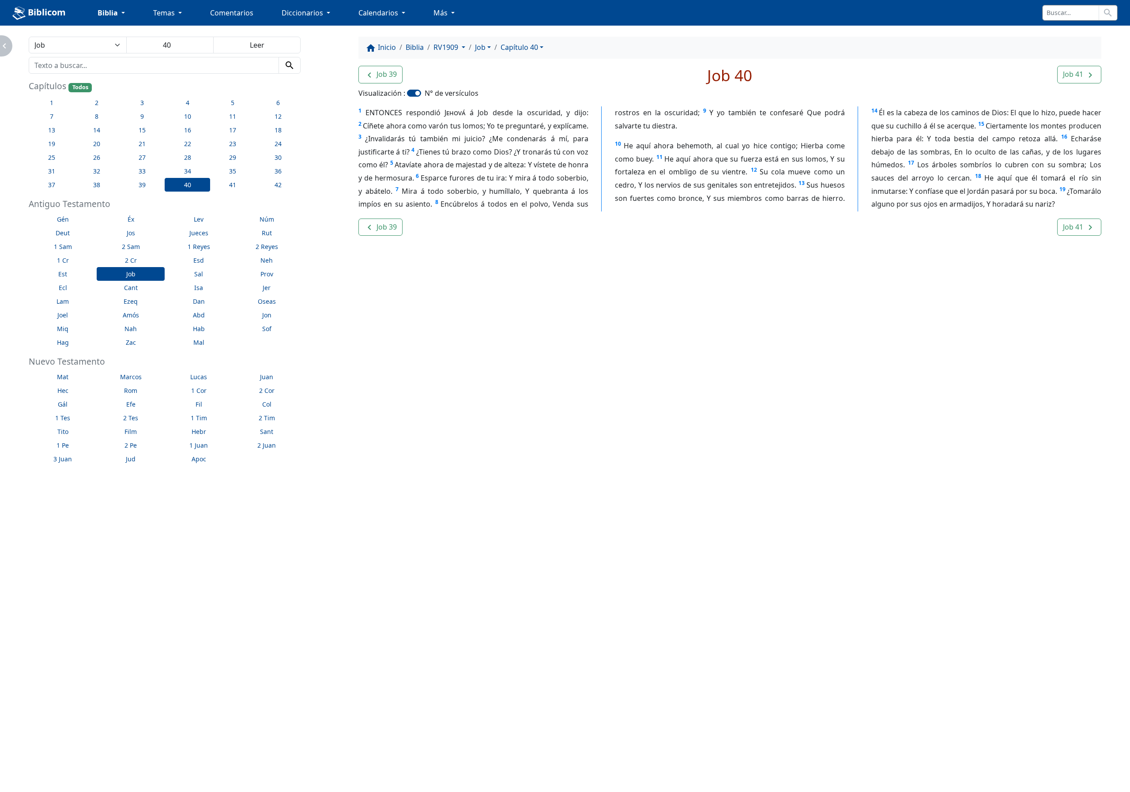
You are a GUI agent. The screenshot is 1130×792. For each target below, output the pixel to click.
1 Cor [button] (199, 390)
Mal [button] (198, 342)
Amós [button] (131, 315)
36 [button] (278, 171)
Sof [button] (266, 328)
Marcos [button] (131, 377)
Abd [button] (199, 315)
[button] (380, 74)
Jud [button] (131, 459)
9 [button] (142, 116)
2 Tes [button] (130, 418)
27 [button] (142, 157)
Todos (80, 87)
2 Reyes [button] (267, 246)
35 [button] (232, 171)
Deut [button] (63, 233)
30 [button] (278, 157)
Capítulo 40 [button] (519, 47)
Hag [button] (63, 342)
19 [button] (51, 144)
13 (802, 183)
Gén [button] (63, 219)
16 (1064, 136)
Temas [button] (165, 13)
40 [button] (187, 185)
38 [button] (96, 185)
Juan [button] (266, 377)
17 (911, 162)
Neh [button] (266, 260)
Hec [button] (62, 390)
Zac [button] (131, 342)
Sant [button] (266, 431)
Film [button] (130, 431)
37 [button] (51, 185)
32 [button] (96, 171)
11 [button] (232, 116)
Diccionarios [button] (303, 13)
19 (1062, 189)
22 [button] (187, 144)
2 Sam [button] (131, 246)
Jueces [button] (198, 233)
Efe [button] (131, 404)
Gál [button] (63, 404)
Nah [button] (130, 328)
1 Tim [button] (199, 418)
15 (981, 124)
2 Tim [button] (267, 418)
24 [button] (278, 144)
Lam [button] (62, 301)
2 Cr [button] (131, 260)
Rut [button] (267, 233)
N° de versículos (451, 93)
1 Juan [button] (198, 445)
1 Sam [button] (63, 246)
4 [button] (187, 102)
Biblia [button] (109, 13)
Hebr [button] (199, 431)
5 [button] (232, 102)
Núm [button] (267, 219)
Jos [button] (131, 233)
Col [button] (266, 404)
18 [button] (278, 130)
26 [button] (96, 157)
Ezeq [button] (131, 301)
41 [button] (232, 185)
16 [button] (187, 130)
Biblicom (46, 12)
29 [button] (232, 157)
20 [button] (96, 144)
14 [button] (96, 130)
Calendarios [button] (379, 13)
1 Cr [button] (63, 260)
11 (659, 157)
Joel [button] (62, 315)
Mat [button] (62, 377)
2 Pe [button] (130, 445)
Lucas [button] (198, 377)
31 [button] (51, 171)
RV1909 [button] (446, 47)
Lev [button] (198, 219)
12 (754, 169)
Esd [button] (198, 260)
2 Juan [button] (266, 445)
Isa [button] (198, 287)
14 (874, 110)
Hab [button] (199, 328)
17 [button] (232, 130)
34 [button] (187, 171)
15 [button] (142, 130)
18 (978, 176)
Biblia (415, 47)
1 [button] (51, 102)
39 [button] (142, 185)
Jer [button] (267, 287)
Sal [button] (198, 274)
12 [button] (278, 116)
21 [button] (142, 144)
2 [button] (96, 102)
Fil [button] (199, 404)
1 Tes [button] (62, 418)
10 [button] (187, 116)
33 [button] (142, 171)
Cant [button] (131, 287)
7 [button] (51, 116)
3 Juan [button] (62, 459)
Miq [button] (62, 328)
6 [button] (278, 102)
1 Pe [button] (62, 445)
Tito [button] (62, 431)
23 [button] (232, 144)
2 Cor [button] (267, 390)
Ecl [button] (63, 287)
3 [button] (142, 102)
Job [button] (131, 274)
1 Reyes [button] (199, 246)
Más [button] (441, 13)
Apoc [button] (199, 459)
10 (618, 143)
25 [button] (51, 157)
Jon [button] (266, 315)
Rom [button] (130, 390)
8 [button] (96, 116)
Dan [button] (199, 301)
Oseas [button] (267, 301)
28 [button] (187, 157)
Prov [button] (266, 274)
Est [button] (62, 274)
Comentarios (231, 13)
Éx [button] (131, 219)
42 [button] (278, 185)
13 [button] (51, 130)
